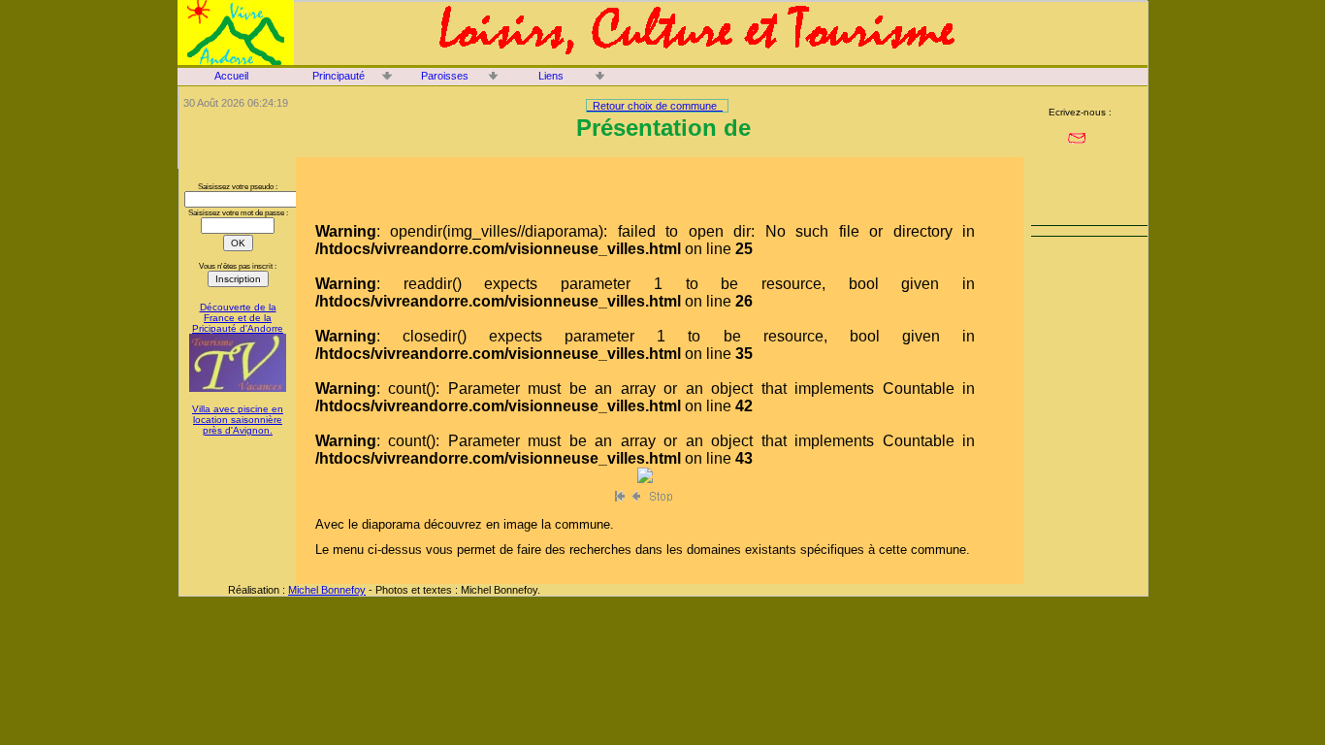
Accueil (231, 75)
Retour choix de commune (655, 106)
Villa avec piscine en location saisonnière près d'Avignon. (237, 420)
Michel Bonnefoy (327, 590)
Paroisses (445, 75)
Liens (551, 75)
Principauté (338, 75)
